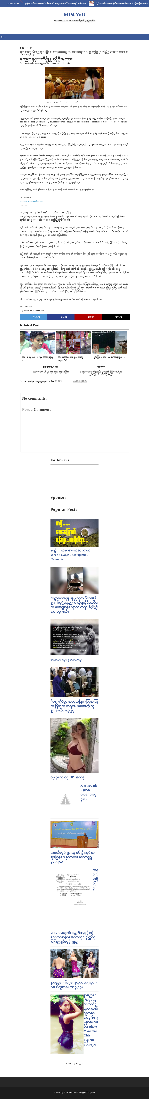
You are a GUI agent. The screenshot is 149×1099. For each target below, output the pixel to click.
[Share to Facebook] (82, 381)
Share (64, 317)
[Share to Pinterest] (85, 381)
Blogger (79, 1063)
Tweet (36, 317)
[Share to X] (80, 381)
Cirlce (119, 317)
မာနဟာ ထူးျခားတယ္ (66, 659)
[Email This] (74, 381)
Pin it (91, 317)
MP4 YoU (74, 15)
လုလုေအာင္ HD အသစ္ (67, 777)
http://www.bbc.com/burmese (31, 201)
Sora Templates (70, 1092)
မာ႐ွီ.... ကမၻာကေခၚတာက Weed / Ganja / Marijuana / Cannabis (70, 554)
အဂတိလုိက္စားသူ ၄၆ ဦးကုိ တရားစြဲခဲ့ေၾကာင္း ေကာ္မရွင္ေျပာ (72, 857)
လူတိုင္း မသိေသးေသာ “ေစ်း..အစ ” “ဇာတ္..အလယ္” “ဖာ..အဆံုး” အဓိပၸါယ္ (42, 3)
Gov (69, 63)
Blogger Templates (87, 1092)
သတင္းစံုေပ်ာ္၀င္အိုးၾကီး (37, 63)
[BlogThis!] (77, 381)
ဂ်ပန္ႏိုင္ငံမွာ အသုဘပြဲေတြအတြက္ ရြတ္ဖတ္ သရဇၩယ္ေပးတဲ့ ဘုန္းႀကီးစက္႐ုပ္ (74, 706)
